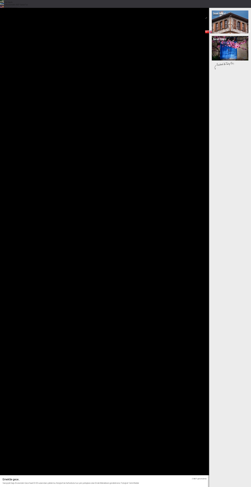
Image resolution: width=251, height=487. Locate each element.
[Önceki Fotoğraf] (230, 33)
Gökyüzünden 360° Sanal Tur (16, 5)
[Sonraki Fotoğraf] (230, 60)
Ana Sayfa (8, 2)
